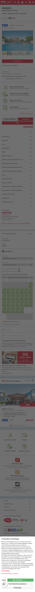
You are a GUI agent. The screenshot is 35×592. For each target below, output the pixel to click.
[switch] (4, 584)
